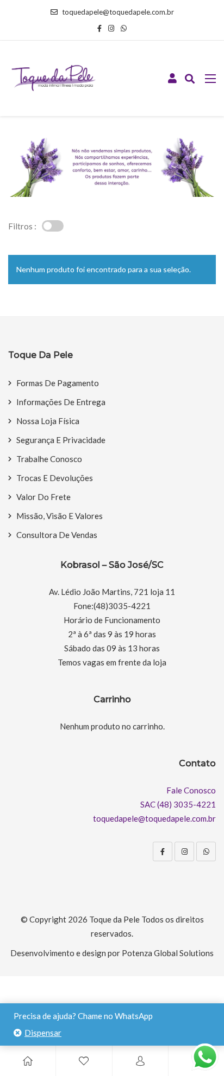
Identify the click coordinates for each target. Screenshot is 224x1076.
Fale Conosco (191, 790)
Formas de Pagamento (57, 383)
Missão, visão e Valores (59, 516)
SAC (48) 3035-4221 (178, 804)
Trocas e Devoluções (54, 478)
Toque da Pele (114, 919)
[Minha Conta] (172, 79)
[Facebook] (162, 851)
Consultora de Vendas (56, 535)
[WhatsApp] (206, 851)
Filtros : (22, 226)
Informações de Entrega (60, 402)
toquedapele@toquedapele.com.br (118, 12)
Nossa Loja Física (47, 421)
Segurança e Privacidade (60, 440)
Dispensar (42, 1032)
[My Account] (140, 1061)
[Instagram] (184, 851)
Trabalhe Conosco (49, 459)
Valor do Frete (43, 497)
